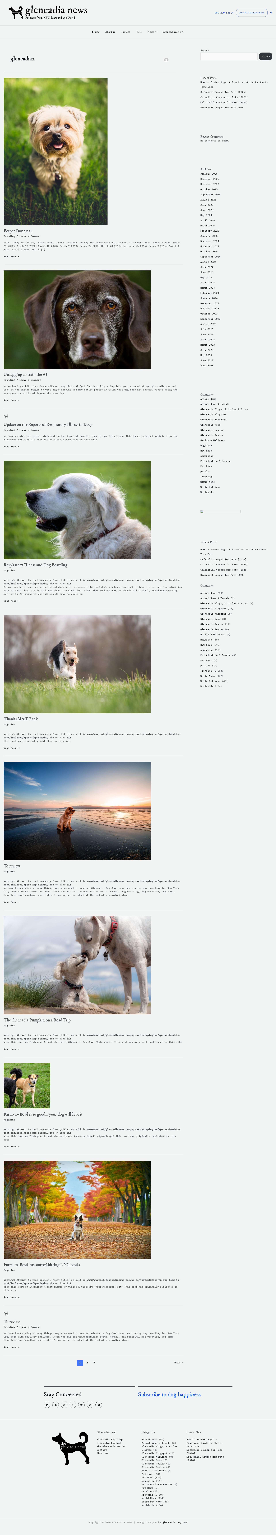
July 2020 (206, 349)
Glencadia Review (211, 429)
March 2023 (207, 344)
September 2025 (210, 194)
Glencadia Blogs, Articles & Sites (224, 409)
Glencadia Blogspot (213, 414)
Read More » (11, 256)
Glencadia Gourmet (109, 1442)
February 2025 (209, 230)
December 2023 (209, 303)
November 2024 (209, 246)
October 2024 (209, 251)
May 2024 (206, 277)
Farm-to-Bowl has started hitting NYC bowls (42, 1265)
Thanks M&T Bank (21, 719)
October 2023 (209, 313)
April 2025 (207, 220)
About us (102, 1453)
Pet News (206, 466)
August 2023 (208, 324)
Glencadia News (56, 10)
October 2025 (209, 189)
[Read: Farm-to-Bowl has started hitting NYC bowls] (77, 1209)
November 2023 (209, 308)
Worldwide (206, 492)
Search (204, 50)
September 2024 (210, 256)
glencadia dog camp (175, 1522)
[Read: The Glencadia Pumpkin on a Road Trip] (77, 964)
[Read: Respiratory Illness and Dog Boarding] (77, 509)
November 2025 (209, 184)
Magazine (9, 570)
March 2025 (207, 225)
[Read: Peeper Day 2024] (56, 151)
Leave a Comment (30, 236)
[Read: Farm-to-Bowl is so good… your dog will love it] (27, 1085)
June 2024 (206, 272)
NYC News (206, 450)
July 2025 (206, 204)
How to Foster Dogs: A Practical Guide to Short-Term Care (205, 1443)
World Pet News (210, 486)
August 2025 (208, 199)
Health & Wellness (212, 440)
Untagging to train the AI (25, 374)
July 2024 (206, 267)
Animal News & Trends (214, 404)
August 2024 (208, 261)
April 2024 (207, 282)
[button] (252, 13)
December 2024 (209, 241)
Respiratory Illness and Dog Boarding (35, 565)
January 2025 (209, 235)
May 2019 (206, 355)
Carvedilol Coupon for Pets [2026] (224, 97)
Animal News (208, 398)
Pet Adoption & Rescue (215, 461)
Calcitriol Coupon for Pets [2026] (224, 102)
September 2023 (210, 318)
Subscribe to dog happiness (169, 1394)
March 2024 (207, 287)
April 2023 (207, 339)
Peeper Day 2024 (18, 231)
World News (207, 481)
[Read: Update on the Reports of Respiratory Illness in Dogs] (6, 416)
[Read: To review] (77, 810)
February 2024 (209, 292)
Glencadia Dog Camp (110, 1439)
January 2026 (209, 173)
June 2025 (206, 210)
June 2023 (206, 334)
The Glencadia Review (111, 1446)
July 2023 (206, 329)
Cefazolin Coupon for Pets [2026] (223, 92)
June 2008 (206, 365)
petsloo (205, 471)
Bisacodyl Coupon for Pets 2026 (222, 107)
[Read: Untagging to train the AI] (77, 319)
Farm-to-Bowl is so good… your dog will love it (43, 1114)
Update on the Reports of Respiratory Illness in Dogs (48, 424)
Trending (9, 236)
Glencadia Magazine (213, 419)
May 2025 (206, 215)
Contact (102, 1449)
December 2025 (209, 178)
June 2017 (206, 360)
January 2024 (209, 298)
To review (12, 866)
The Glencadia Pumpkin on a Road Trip (37, 1020)
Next (178, 1362)
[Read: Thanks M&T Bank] (77, 663)
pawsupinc (206, 455)
